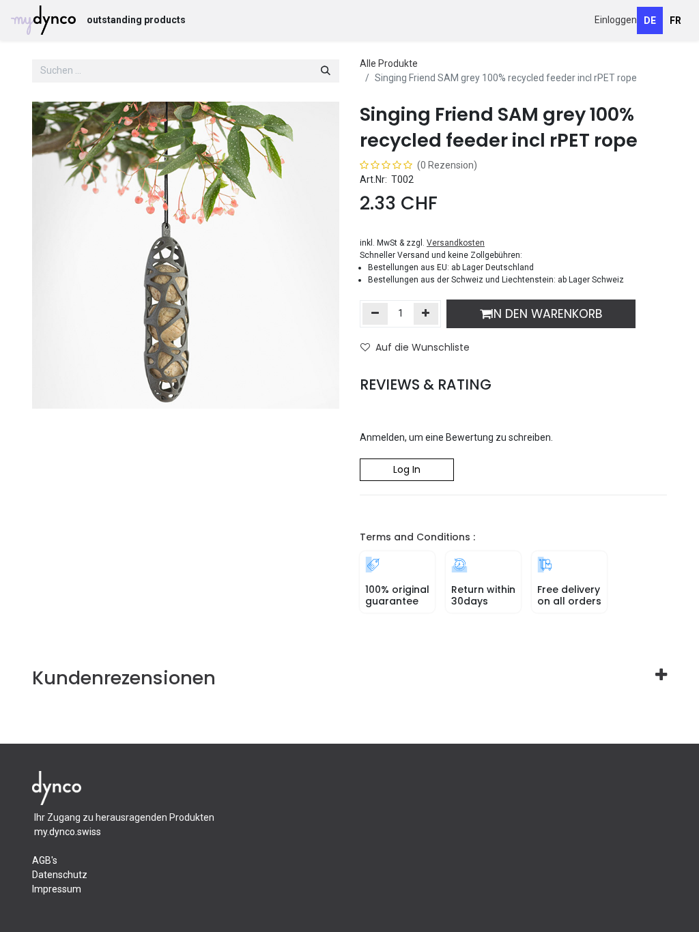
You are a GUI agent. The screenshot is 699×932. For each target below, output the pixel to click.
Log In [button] (406, 469)
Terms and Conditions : (417, 537)
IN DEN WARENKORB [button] (546, 314)
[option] (675, 20)
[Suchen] (325, 71)
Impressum (56, 889)
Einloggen (616, 19)
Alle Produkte (389, 63)
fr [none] (675, 20)
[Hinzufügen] (426, 314)
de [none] (650, 20)
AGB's (44, 860)
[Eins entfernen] (375, 314)
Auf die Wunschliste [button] (422, 347)
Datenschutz (60, 874)
